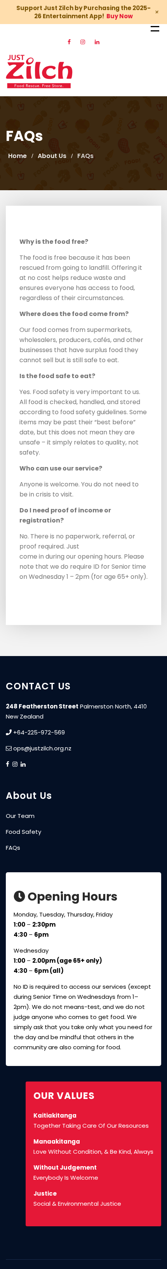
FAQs (13, 848)
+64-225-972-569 (38, 732)
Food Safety (23, 832)
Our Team (20, 816)
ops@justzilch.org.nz (42, 748)
